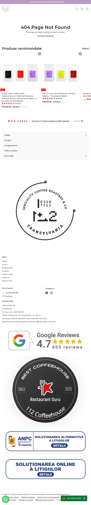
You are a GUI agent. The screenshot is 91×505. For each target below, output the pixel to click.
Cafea (4, 261)
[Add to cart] (38, 54)
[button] (7, 103)
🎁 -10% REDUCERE (72, 498)
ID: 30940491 (7, 309)
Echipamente (7, 268)
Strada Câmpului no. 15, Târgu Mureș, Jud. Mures (21, 315)
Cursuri (5, 264)
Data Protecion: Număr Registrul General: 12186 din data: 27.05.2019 (28, 322)
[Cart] (82, 8)
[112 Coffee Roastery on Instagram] (51, 293)
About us (5, 278)
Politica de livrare (9, 500)
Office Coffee (7, 274)
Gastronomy (7, 281)
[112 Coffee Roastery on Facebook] (47, 293)
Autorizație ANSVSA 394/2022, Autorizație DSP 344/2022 (24, 318)
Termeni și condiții (25, 500)
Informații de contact (10, 497)
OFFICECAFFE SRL (8, 305)
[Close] (84, 498)
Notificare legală (28, 497)
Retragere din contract (44, 500)
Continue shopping (45, 36)
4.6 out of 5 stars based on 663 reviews (51, 121)
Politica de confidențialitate (48, 497)
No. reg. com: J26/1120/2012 (13, 312)
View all (85, 48)
